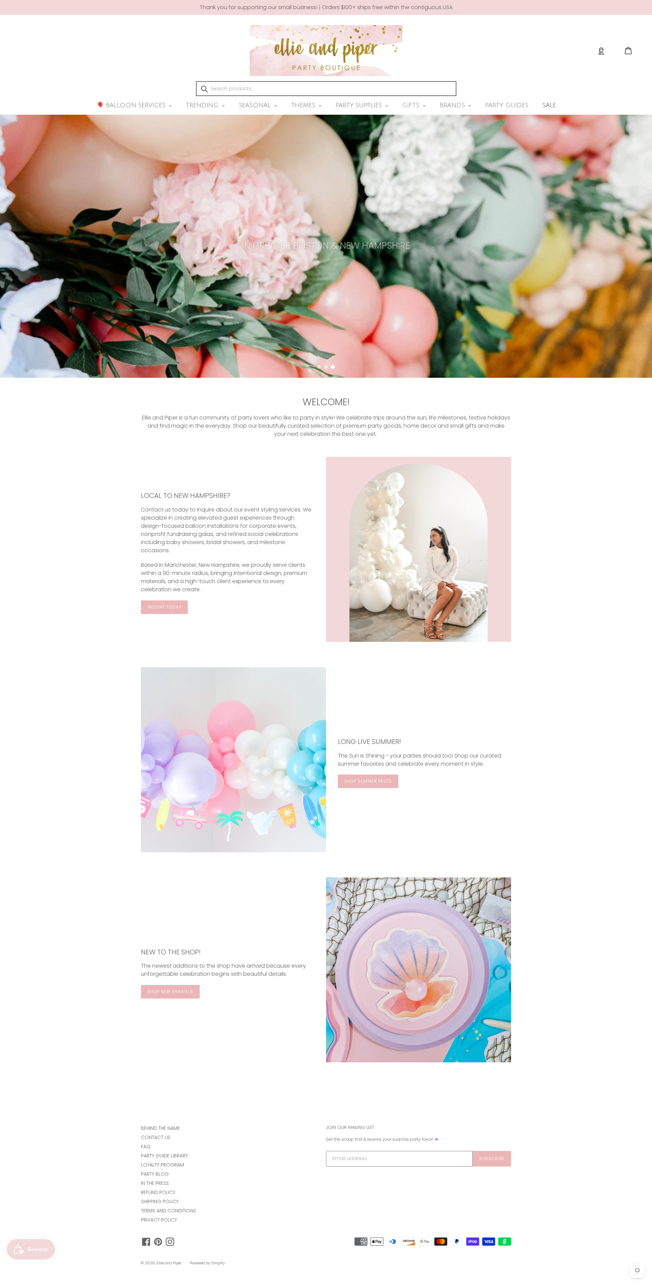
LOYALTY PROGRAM (162, 1164)
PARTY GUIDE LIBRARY (164, 1155)
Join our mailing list (350, 1127)
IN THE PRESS (155, 1183)
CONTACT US (155, 1137)
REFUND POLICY (158, 1192)
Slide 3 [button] (333, 367)
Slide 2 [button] (326, 367)
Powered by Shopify (207, 1263)
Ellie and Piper (169, 1263)
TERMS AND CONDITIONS (168, 1210)
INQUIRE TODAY (164, 607)
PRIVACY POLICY (159, 1219)
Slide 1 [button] (319, 367)
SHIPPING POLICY (160, 1201)
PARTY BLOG (155, 1174)
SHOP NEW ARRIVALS (170, 991)
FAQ (145, 1146)
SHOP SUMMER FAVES (368, 781)
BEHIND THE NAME (160, 1128)
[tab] (319, 367)
